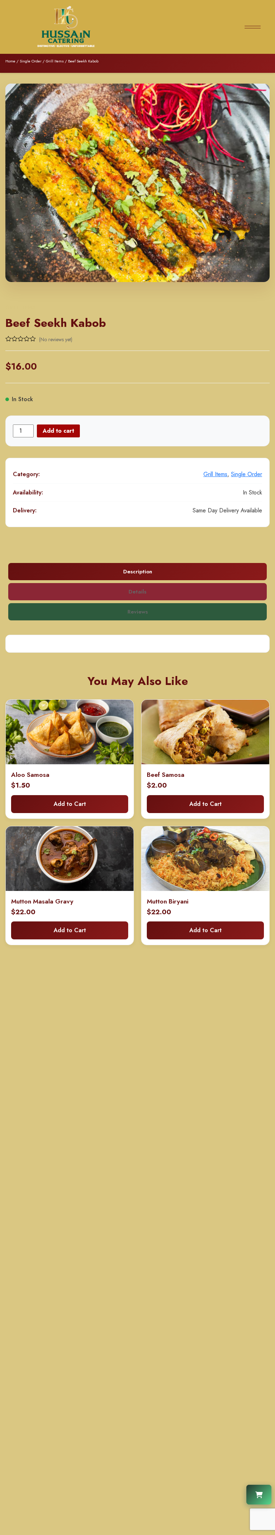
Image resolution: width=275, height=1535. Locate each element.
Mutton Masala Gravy (42, 901)
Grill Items (55, 61)
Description (137, 572)
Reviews (137, 612)
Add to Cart (70, 804)
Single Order (31, 61)
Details (137, 592)
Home (10, 61)
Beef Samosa (165, 774)
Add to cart (58, 431)
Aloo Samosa (30, 774)
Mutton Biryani (167, 901)
